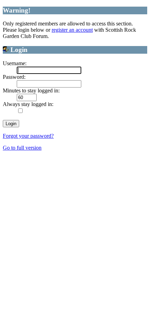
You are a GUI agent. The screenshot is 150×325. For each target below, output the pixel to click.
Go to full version (22, 148)
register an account (72, 30)
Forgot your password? (28, 136)
